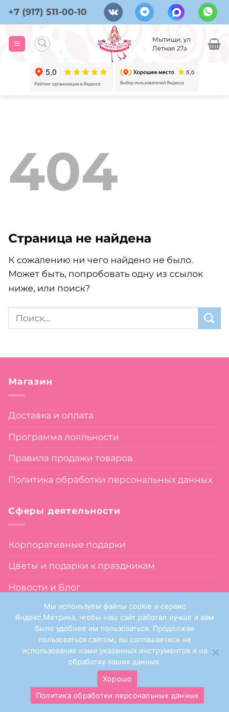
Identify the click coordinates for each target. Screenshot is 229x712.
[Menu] (17, 44)
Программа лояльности (63, 437)
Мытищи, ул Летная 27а (171, 44)
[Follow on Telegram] (144, 12)
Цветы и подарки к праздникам (81, 565)
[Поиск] (42, 44)
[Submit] (209, 318)
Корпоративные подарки (67, 544)
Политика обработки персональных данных (110, 479)
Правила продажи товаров (70, 458)
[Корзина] (214, 44)
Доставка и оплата (50, 415)
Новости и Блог (44, 587)
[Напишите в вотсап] (207, 12)
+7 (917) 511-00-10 (47, 12)
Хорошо (117, 678)
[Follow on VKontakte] (113, 12)
